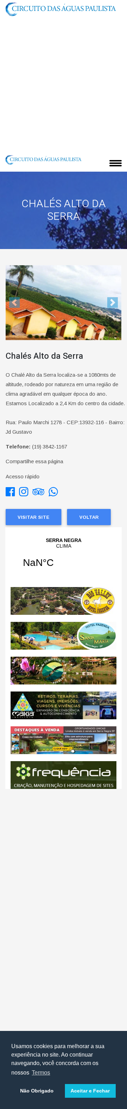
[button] (14, 302)
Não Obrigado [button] (37, 1091)
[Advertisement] (63, 84)
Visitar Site (33, 517)
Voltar (89, 517)
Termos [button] (41, 1073)
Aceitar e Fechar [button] (90, 1091)
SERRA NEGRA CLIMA (63, 557)
